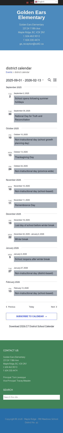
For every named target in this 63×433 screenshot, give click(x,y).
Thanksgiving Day (24, 157)
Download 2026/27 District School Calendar (31, 326)
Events (9, 72)
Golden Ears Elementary (31, 14)
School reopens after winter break (32, 259)
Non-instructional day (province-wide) (34, 171)
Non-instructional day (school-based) (34, 191)
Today (31, 307)
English (40, 2)
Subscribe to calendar (30, 316)
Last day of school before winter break (34, 225)
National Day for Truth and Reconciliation (28, 117)
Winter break (21, 239)
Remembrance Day (25, 205)
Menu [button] (33, 2)
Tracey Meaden (24, 381)
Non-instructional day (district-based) (34, 273)
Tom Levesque (19, 377)
